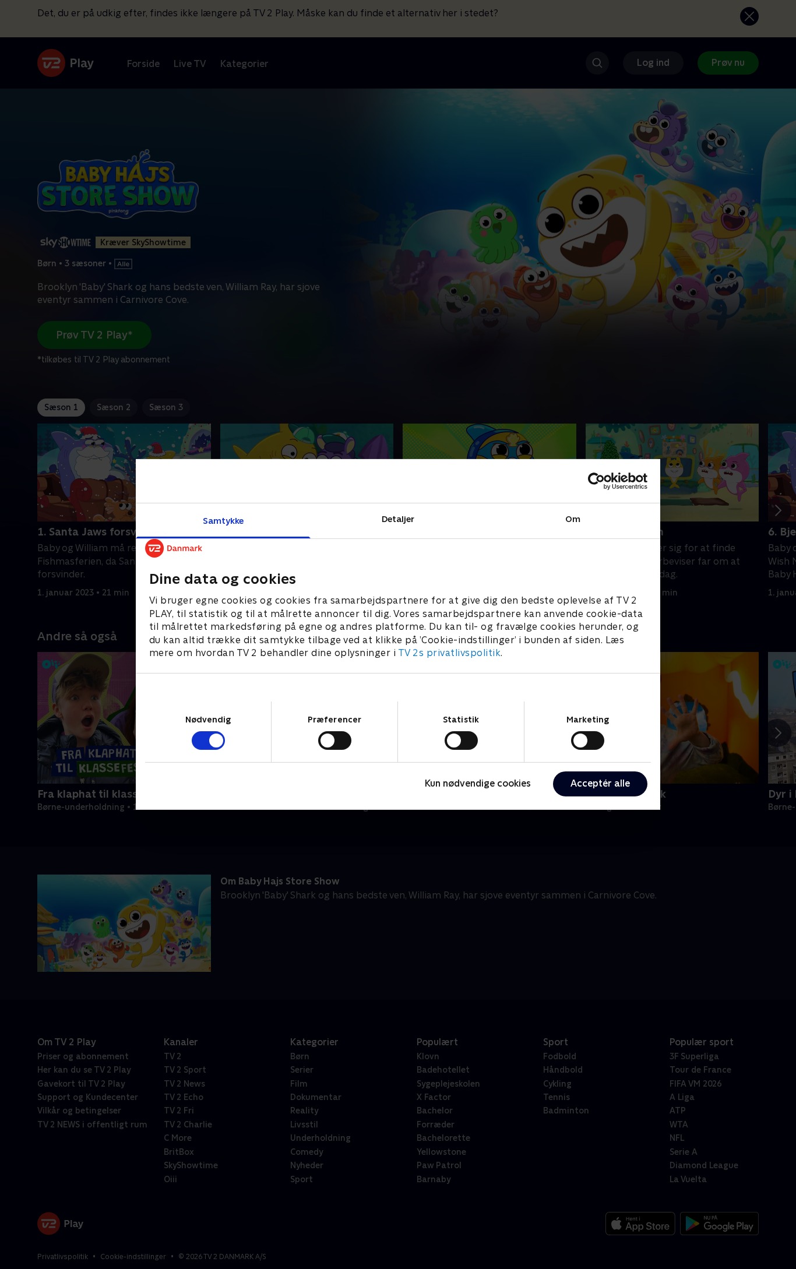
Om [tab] (572, 519)
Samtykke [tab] (223, 521)
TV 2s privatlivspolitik (449, 652)
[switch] (334, 740)
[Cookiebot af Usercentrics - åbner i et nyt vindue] (596, 480)
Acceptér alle (600, 783)
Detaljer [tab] (398, 519)
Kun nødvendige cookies (478, 783)
